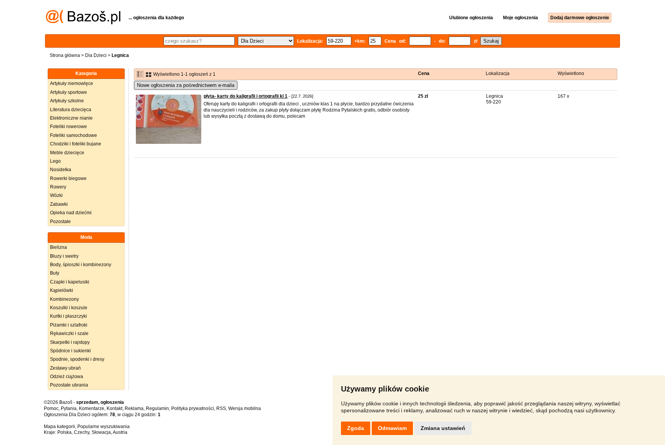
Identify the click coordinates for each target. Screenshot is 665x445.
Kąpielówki (61, 290)
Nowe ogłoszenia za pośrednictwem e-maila (185, 85)
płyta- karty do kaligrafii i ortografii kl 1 (245, 96)
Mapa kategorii (59, 426)
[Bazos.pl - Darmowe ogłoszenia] (83, 22)
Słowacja (101, 432)
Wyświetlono (571, 73)
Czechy (81, 432)
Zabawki (59, 204)
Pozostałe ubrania (69, 385)
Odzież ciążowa (66, 376)
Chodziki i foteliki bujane (75, 144)
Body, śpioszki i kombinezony (80, 264)
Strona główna (65, 55)
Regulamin (157, 408)
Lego (55, 161)
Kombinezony (64, 299)
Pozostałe (60, 221)
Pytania (69, 408)
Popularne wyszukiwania (103, 426)
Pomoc (51, 408)
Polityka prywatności (192, 408)
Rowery (58, 187)
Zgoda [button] (355, 428)
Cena (423, 73)
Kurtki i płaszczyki (68, 316)
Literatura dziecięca (70, 109)
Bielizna (58, 247)
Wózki (56, 195)
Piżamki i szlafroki (68, 325)
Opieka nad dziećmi (71, 212)
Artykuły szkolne (67, 100)
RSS (221, 408)
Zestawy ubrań (65, 368)
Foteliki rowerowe (68, 126)
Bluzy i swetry (64, 256)
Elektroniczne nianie (71, 118)
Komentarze (91, 408)
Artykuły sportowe (68, 92)
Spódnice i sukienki (70, 350)
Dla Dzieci (96, 55)
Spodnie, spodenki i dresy (77, 359)
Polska (64, 432)
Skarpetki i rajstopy (70, 342)
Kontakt (114, 408)
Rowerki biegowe (68, 178)
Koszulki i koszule (68, 307)
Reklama (134, 408)
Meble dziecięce (67, 152)
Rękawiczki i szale (69, 333)
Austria (120, 432)
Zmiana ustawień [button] (443, 428)
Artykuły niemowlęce (71, 83)
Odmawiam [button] (392, 428)
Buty (54, 273)
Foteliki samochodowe (73, 135)
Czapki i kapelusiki (69, 282)
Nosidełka (60, 169)
